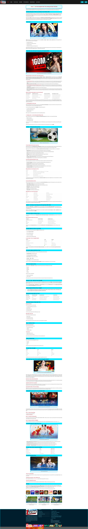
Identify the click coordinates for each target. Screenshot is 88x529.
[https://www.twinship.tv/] (3, 2)
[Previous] (25, 501)
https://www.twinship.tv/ (30, 414)
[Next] (62, 501)
